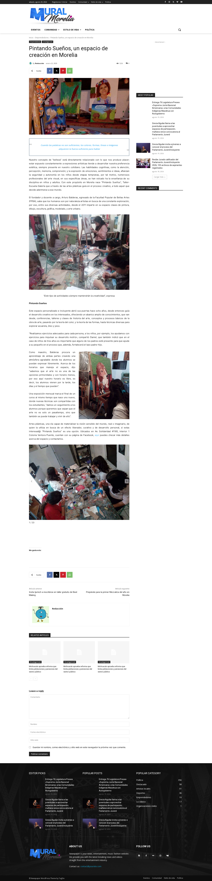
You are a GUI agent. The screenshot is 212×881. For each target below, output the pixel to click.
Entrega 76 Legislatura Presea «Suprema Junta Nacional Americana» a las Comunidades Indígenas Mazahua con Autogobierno (166, 108)
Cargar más (158, 177)
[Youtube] (181, 2)
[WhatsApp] (70, 71)
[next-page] (35, 679)
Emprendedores (42, 37)
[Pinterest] (63, 71)
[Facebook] (165, 2)
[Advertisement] (159, 62)
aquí (97, 435)
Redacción (39, 63)
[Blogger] (139, 855)
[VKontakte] (167, 855)
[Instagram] (169, 2)
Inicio (31, 37)
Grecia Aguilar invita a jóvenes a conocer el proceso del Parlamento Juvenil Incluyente (166, 147)
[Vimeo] (177, 2)
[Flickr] (153, 855)
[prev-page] (31, 679)
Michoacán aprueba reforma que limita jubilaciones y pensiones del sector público (43, 669)
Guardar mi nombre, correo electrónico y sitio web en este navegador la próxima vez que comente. (79, 747)
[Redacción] (31, 63)
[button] (179, 29)
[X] (173, 2)
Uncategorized (47, 42)
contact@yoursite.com (90, 866)
